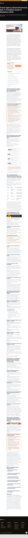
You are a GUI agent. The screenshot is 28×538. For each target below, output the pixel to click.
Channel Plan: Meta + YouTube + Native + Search (13, 82)
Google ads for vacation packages (12, 355)
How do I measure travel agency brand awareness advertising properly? (13, 481)
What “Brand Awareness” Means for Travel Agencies (14, 73)
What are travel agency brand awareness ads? (12, 470)
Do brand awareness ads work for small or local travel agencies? (14, 488)
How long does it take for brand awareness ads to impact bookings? (13, 477)
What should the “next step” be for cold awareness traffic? (14, 484)
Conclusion (9, 86)
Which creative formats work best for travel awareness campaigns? (13, 474)
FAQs (16, 84)
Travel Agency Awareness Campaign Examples (13, 80)
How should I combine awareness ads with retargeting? (13, 491)
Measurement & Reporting (11, 84)
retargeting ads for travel (11, 413)
